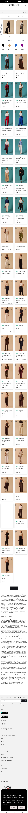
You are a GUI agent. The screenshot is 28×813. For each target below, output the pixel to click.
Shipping (3, 772)
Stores (2, 741)
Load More (14, 588)
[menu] (2, 4)
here (7, 804)
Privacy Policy (4, 754)
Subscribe (24, 701)
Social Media (4, 748)
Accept (21, 807)
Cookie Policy (4, 751)
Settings (13, 807)
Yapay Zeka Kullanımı (6, 760)
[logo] (14, 5)
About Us (3, 745)
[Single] (23, 12)
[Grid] (25, 12)
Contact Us (4, 768)
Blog (2, 738)
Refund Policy (4, 781)
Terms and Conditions (7, 757)
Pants (3, 12)
